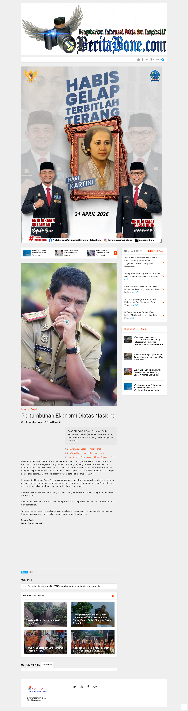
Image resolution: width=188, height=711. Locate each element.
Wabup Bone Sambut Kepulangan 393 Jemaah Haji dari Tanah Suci (104, 251)
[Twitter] (146, 59)
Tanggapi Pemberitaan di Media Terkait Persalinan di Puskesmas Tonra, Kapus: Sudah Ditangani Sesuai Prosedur (92, 619)
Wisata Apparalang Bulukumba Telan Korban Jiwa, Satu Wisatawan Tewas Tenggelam (39, 250)
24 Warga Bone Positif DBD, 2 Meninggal (85, 453)
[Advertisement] (69, 547)
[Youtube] (138, 59)
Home (23, 409)
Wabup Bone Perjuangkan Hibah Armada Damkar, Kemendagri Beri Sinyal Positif (149, 357)
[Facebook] (142, 59)
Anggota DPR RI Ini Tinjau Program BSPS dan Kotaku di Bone (91, 649)
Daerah (34, 409)
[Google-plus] (152, 59)
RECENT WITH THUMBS (135, 329)
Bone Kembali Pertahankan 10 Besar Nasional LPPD (91, 457)
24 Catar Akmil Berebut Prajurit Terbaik (84, 449)
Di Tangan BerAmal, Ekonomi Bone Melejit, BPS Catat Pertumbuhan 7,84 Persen (71, 250)
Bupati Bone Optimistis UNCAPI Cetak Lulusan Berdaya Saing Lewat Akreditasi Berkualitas (147, 372)
